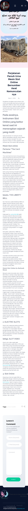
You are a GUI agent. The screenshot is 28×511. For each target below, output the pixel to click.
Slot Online (6, 382)
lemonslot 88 (6, 365)
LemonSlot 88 (14, 214)
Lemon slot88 (11, 407)
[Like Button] (22, 406)
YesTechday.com (21, 508)
